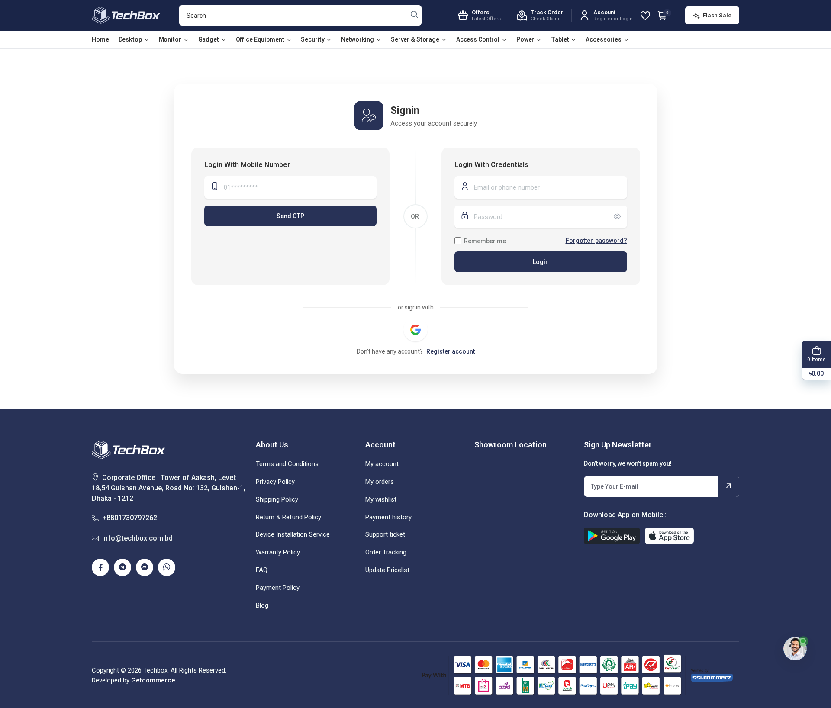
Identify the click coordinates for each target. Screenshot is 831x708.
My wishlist (380, 499)
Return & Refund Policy (288, 517)
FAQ (261, 570)
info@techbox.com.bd (137, 538)
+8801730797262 (129, 518)
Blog (262, 605)
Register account (450, 351)
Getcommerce (153, 680)
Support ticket (385, 534)
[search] (414, 15)
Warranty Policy (278, 552)
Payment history (388, 517)
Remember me (485, 241)
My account (382, 464)
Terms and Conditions (287, 464)
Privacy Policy (275, 482)
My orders (379, 482)
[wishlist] (645, 15)
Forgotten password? (596, 240)
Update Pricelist (387, 570)
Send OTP (290, 215)
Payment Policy (278, 588)
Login (541, 261)
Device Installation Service (293, 534)
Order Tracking (385, 552)
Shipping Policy (277, 499)
